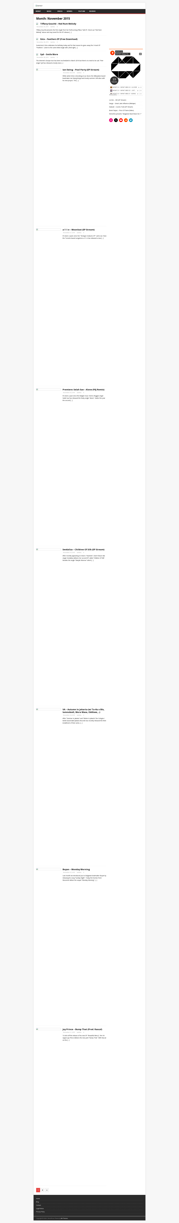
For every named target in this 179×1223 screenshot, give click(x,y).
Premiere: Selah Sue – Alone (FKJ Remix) (83, 389)
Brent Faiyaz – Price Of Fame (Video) (121, 110)
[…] (70, 32)
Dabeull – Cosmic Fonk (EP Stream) (121, 107)
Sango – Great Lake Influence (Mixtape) (122, 103)
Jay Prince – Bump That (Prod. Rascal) (82, 1029)
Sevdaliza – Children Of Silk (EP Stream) (83, 549)
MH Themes (64, 1218)
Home (38, 1198)
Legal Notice (40, 1208)
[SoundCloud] (126, 120)
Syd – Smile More (49, 54)
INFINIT (38, 11)
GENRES (69, 11)
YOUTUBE (81, 11)
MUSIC (49, 11)
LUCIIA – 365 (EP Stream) (117, 100)
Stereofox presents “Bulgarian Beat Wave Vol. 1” (125, 114)
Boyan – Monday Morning (76, 869)
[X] (116, 120)
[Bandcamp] (131, 120)
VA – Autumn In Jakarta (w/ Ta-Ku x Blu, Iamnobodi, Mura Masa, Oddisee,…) (83, 711)
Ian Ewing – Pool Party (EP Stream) (81, 69)
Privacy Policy (40, 1212)
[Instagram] (111, 120)
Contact (38, 1205)
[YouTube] (121, 120)
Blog (37, 1202)
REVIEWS (92, 11)
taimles (52, 27)
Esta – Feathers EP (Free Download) (58, 39)
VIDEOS (59, 11)
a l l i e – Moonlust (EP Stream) (79, 229)
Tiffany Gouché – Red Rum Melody (58, 23)
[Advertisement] (126, 31)
